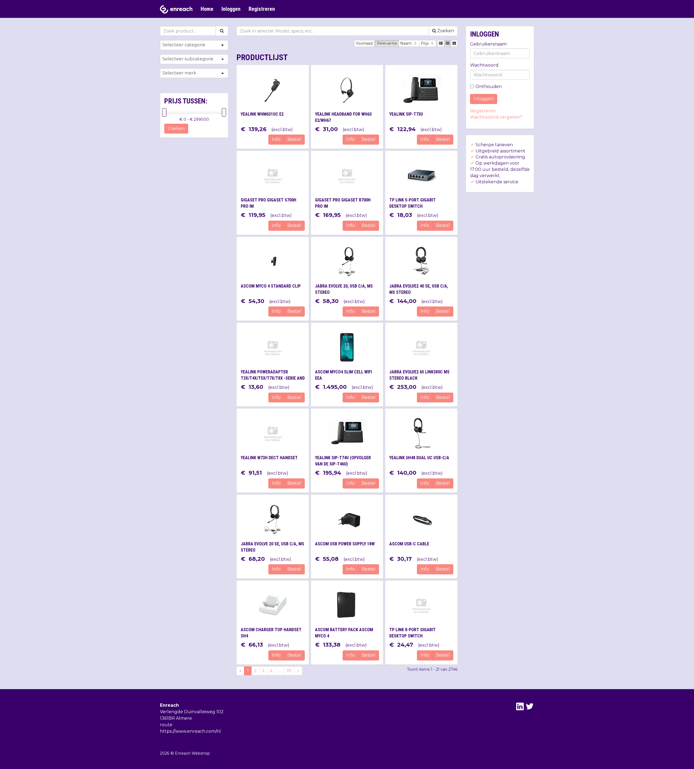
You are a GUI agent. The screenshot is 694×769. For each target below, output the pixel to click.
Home (207, 9)
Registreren (262, 9)
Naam (406, 43)
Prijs (425, 43)
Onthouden (488, 86)
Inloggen (230, 9)
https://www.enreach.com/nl (190, 731)
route (166, 724)
